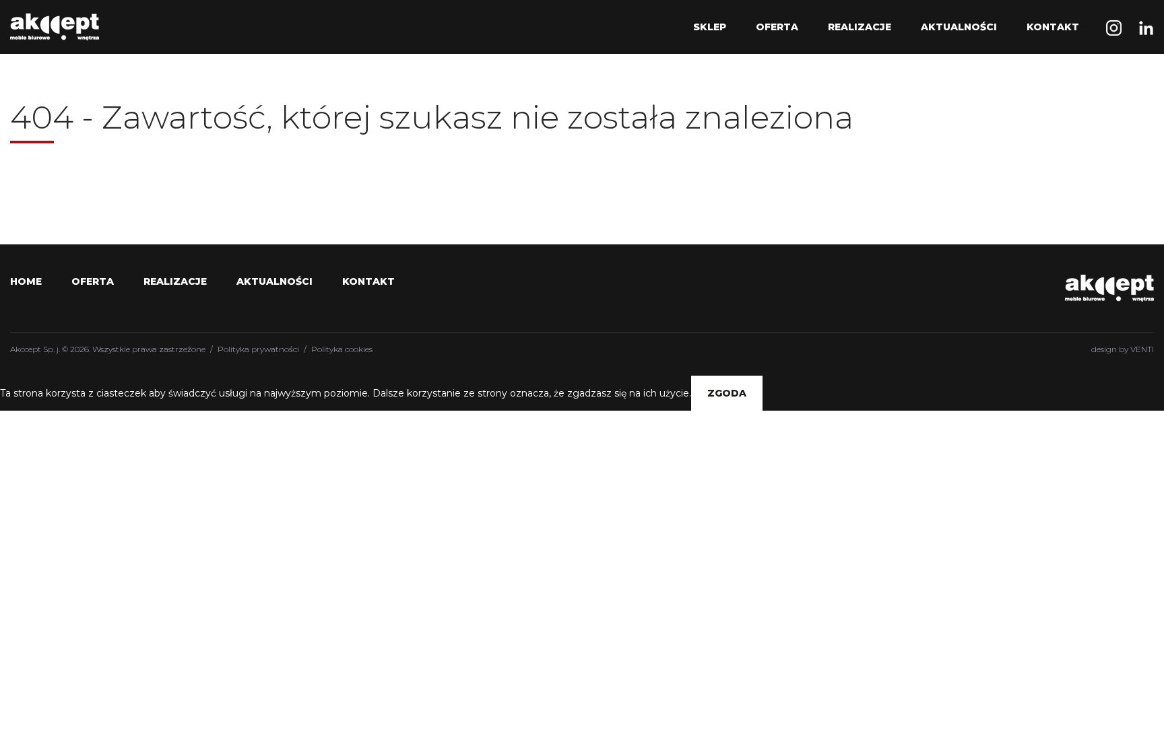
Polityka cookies (342, 349)
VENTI (1142, 349)
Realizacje (859, 27)
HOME (26, 281)
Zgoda (726, 393)
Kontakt (1053, 27)
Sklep (709, 27)
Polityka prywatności (258, 349)
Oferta (777, 27)
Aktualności (959, 27)
